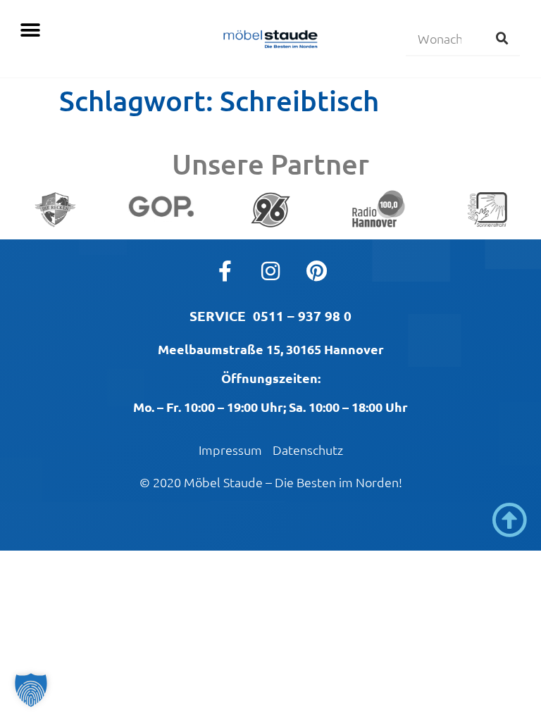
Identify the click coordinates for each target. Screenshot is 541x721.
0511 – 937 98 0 (302, 316)
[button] (30, 30)
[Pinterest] (316, 271)
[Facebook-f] (225, 271)
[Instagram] (270, 271)
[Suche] (502, 38)
